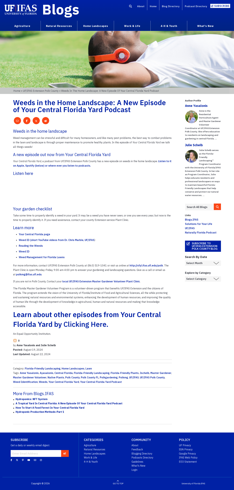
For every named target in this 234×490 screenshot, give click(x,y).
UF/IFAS (134, 377)
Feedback (137, 449)
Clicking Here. (86, 324)
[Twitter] (17, 460)
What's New (138, 465)
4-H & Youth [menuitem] (169, 26)
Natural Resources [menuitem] (59, 26)
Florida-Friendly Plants (125, 373)
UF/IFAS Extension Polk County (41, 90)
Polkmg (123, 377)
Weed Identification (25, 381)
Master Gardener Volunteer (29, 377)
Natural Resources (94, 449)
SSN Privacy (186, 449)
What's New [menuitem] (205, 26)
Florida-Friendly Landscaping (42, 368)
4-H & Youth (91, 461)
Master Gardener (160, 373)
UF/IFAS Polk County (152, 377)
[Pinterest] (23, 460)
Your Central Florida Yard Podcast (101, 381)
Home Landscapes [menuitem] (95, 26)
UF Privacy (185, 445)
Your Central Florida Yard (64, 381)
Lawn (88, 368)
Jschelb (144, 373)
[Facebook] (11, 460)
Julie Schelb (194, 145)
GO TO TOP (118, 483)
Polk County (72, 377)
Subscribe (221, 5)
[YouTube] (29, 460)
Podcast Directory (196, 6)
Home (153, 6)
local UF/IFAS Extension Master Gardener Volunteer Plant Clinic (101, 281)
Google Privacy (187, 453)
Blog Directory (171, 6)
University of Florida (191, 483)
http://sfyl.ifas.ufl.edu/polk (146, 265)
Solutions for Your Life (198, 223)
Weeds (43, 381)
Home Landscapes (73, 368)
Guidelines (137, 461)
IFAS (203, 483)
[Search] (131, 7)
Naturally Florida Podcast (200, 232)
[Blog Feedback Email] (35, 460)
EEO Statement (188, 461)
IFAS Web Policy (188, 457)
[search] (217, 207)
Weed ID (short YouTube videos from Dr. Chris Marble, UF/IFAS (56, 240)
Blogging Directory (141, 453)
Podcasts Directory (142, 457)
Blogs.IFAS (191, 219)
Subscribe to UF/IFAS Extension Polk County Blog (204, 246)
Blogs (60, 9)
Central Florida (63, 373)
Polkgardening (109, 377)
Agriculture (90, 445)
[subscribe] (64, 453)
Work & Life (90, 457)
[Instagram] (41, 460)
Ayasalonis (46, 373)
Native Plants (56, 377)
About (141, 6)
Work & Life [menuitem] (132, 26)
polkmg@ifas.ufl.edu (29, 274)
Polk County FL (90, 377)
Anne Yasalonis (29, 373)
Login (134, 469)
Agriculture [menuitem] (22, 26)
